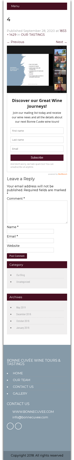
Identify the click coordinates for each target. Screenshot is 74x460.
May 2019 (21, 307)
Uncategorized (23, 281)
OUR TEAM (21, 380)
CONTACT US (23, 387)
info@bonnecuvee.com (30, 417)
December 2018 (23, 314)
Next (61, 42)
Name (12, 227)
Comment (16, 199)
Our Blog (20, 275)
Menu (15, 6)
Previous (15, 42)
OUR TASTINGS (33, 35)
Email (12, 236)
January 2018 (22, 327)
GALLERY (20, 393)
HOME (18, 373)
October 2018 (22, 321)
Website (13, 246)
